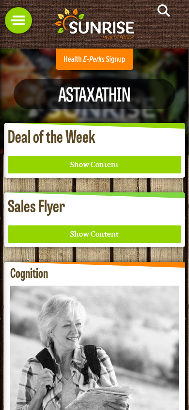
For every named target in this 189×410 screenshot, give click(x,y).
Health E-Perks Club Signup (94, 59)
